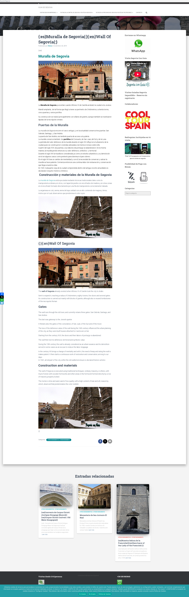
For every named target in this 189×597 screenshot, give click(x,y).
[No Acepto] (187, 591)
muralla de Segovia (48, 180)
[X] (2, 297)
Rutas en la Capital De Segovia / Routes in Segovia (76, 12)
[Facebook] (2, 294)
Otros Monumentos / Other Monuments (59, 439)
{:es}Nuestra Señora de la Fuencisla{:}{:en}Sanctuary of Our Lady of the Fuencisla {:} (131, 543)
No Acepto (92, 594)
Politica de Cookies (105, 594)
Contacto (139, 12)
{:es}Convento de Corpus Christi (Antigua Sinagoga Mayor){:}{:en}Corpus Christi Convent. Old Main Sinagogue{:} (55, 516)
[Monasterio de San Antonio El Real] (94, 496)
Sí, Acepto (82, 594)
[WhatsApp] (2, 299)
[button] (92, 12)
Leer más (45, 534)
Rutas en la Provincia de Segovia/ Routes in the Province (114, 12)
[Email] (2, 302)
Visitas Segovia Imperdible (48, 12)
